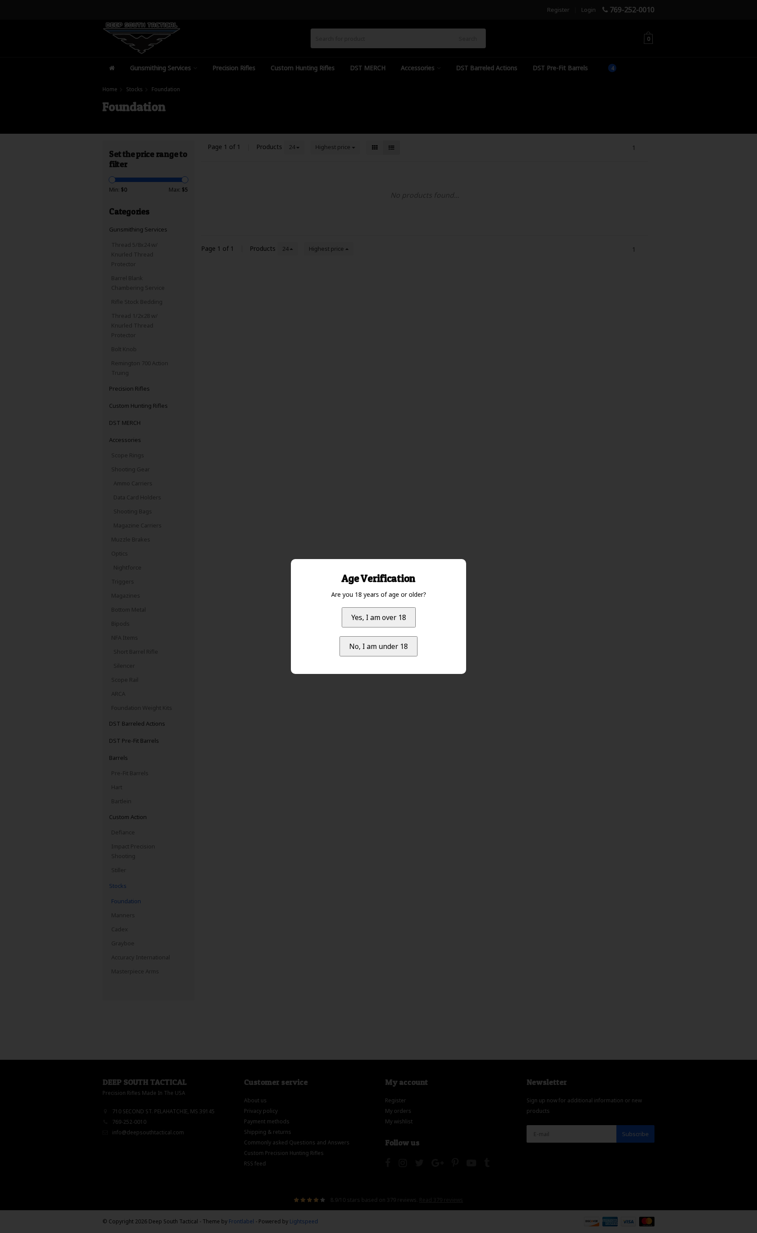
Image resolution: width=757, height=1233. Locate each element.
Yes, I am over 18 (378, 617)
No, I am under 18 (378, 646)
